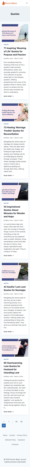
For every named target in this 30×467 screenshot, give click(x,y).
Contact (12, 435)
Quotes (6, 44)
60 (21, 422)
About (5, 435)
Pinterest (15, 444)
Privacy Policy (22, 435)
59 (16, 422)
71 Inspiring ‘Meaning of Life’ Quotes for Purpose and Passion (15, 51)
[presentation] (15, 33)
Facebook (21, 440)
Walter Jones (9, 58)
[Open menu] (26, 3)
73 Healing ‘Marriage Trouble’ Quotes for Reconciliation (15, 130)
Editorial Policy (10, 440)
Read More (9, 96)
